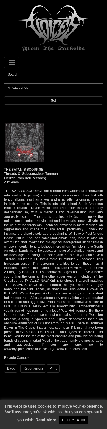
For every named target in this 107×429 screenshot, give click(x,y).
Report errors (33, 368)
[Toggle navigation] (11, 62)
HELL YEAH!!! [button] (73, 420)
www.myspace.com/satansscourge (29, 349)
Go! (53, 100)
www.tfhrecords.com (72, 349)
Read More (45, 419)
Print (53, 368)
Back (11, 368)
